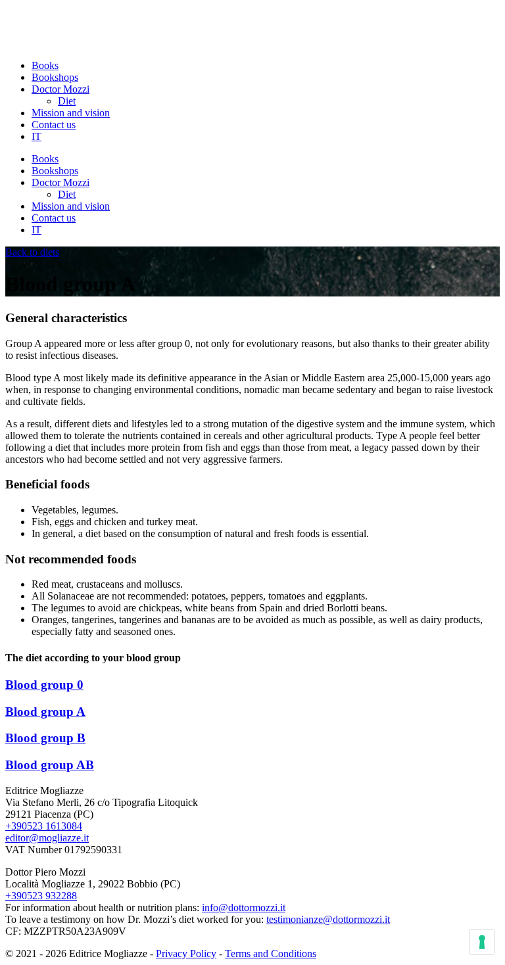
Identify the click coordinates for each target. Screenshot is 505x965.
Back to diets (32, 252)
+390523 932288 (41, 895)
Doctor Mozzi (60, 89)
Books (45, 65)
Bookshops (55, 77)
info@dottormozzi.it (243, 907)
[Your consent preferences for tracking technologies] (481, 942)
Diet (67, 100)
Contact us (54, 124)
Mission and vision (71, 112)
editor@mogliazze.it (47, 837)
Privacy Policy (186, 953)
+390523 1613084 (43, 826)
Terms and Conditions (270, 953)
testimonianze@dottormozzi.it (328, 919)
